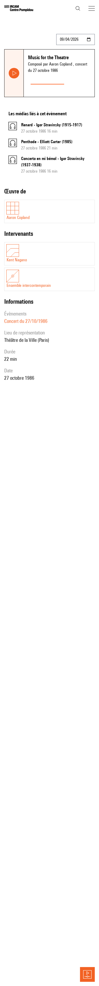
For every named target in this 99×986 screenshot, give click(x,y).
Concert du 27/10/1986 (26, 321)
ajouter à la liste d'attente (80, 83)
